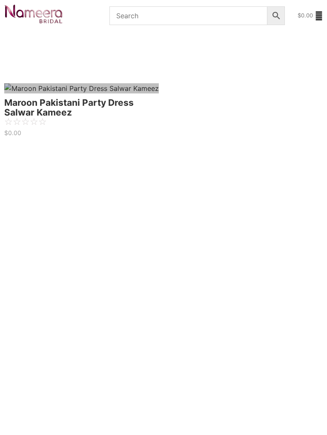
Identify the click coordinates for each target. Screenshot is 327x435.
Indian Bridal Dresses (117, 67)
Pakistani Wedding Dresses (122, 43)
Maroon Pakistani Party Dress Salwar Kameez (69, 107)
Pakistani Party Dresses (40, 67)
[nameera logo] (32, 14)
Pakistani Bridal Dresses (36, 43)
